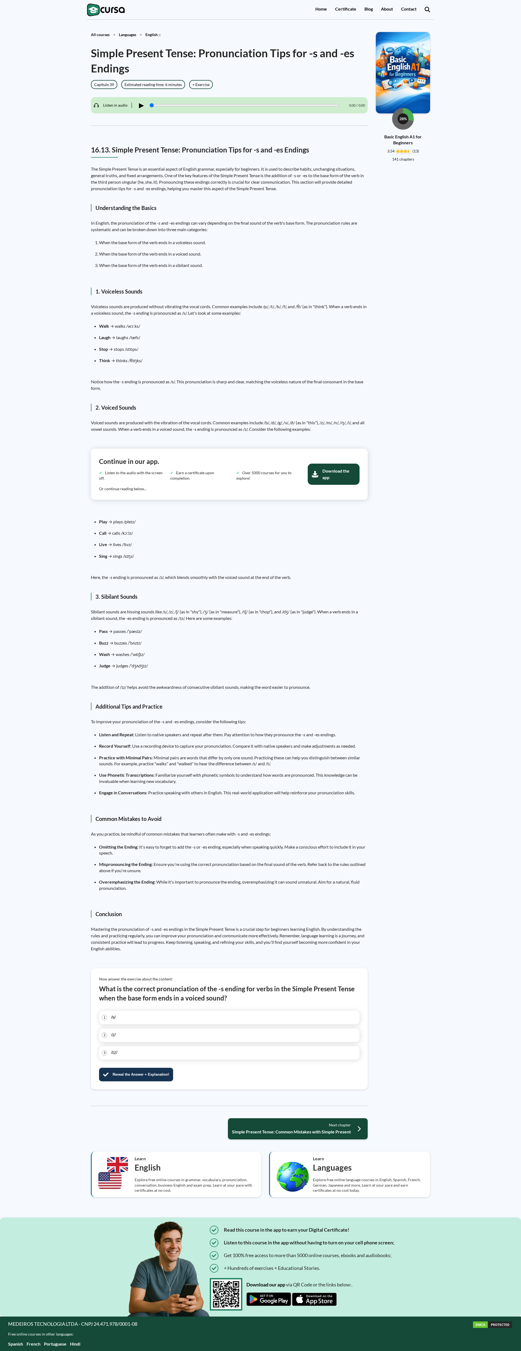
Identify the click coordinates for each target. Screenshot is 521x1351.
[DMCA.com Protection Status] (492, 1334)
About (387, 8)
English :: (153, 34)
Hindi (75, 1343)
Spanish (15, 1343)
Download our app (265, 1285)
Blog (368, 8)
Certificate (345, 8)
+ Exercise (200, 84)
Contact (409, 8)
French (33, 1343)
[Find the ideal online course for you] (427, 10)
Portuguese (55, 1343)
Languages (127, 34)
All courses (100, 34)
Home (321, 8)
